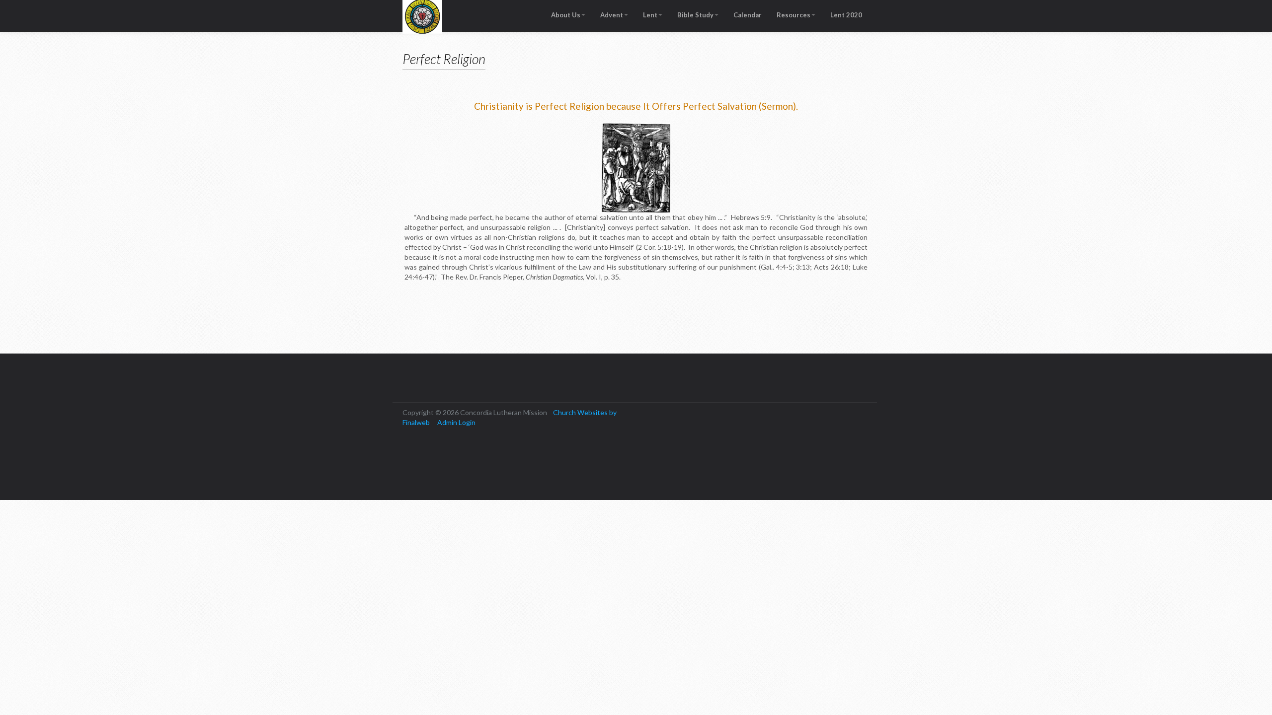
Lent (650, 15)
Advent (611, 15)
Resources (793, 15)
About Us (565, 15)
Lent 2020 (846, 15)
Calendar (747, 15)
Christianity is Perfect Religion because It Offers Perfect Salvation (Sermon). (636, 106)
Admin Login (456, 422)
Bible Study (695, 15)
